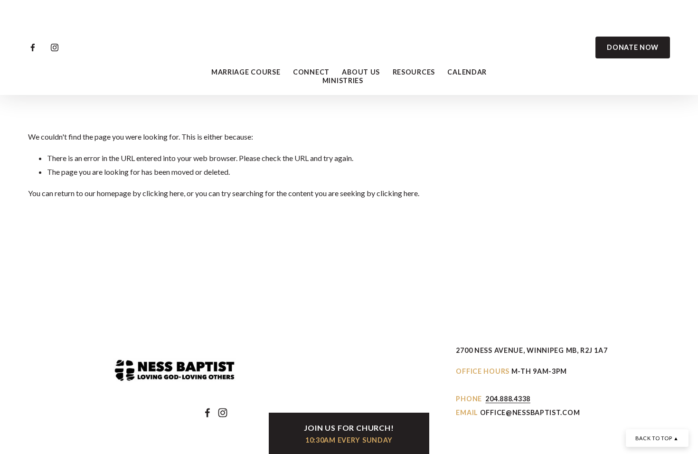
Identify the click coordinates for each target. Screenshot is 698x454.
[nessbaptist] (54, 47)
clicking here (163, 193)
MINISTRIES (342, 80)
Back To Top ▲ (657, 438)
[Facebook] (33, 47)
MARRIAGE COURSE (246, 72)
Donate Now (633, 47)
